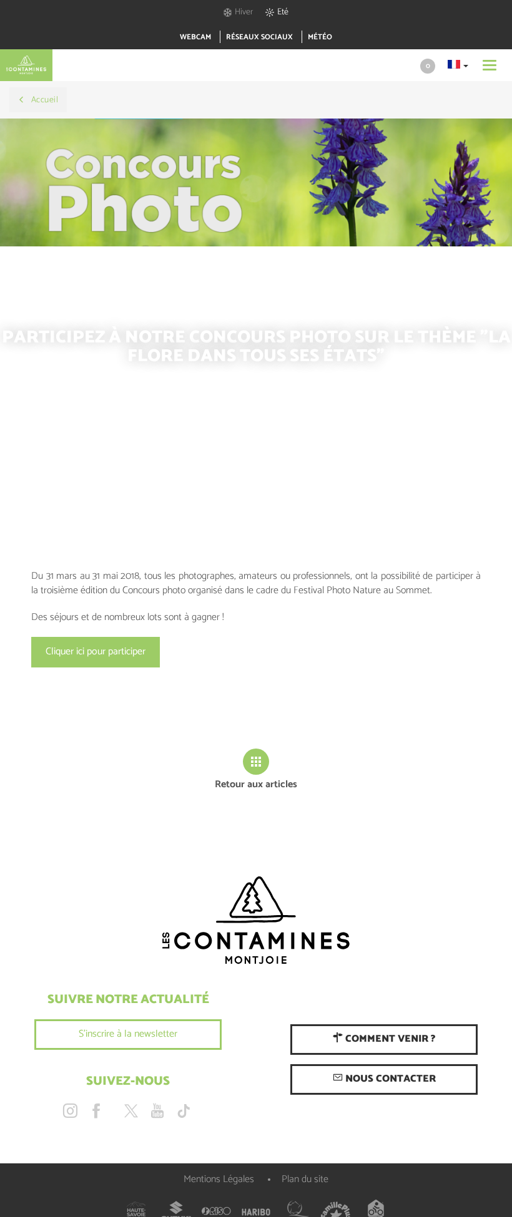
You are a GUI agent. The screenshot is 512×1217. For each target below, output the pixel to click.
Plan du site (305, 1179)
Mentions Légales (219, 1179)
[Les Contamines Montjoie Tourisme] (256, 920)
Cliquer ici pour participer (95, 651)
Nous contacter (389, 1078)
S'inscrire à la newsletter (128, 1033)
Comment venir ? (389, 1038)
